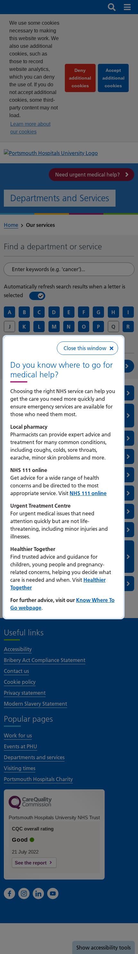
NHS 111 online (88, 493)
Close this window (85, 348)
